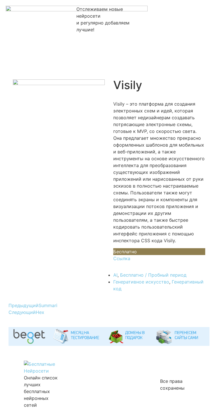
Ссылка (121, 258)
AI (115, 275)
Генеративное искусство (141, 282)
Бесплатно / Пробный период (153, 275)
